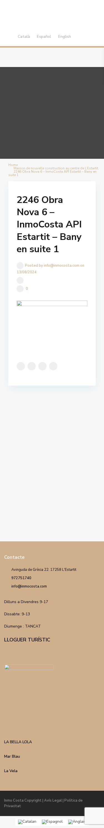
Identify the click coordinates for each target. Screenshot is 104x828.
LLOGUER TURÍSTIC (27, 639)
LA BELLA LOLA (18, 742)
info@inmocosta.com (29, 586)
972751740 (21, 578)
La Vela (10, 771)
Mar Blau (12, 756)
